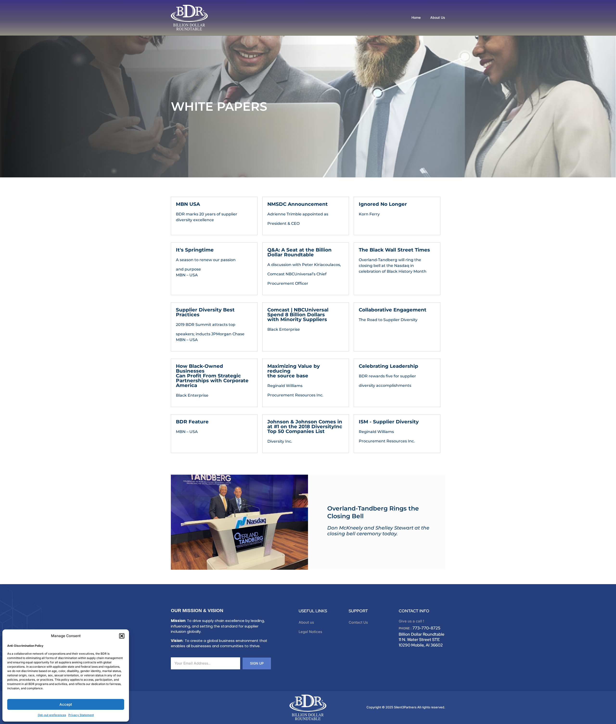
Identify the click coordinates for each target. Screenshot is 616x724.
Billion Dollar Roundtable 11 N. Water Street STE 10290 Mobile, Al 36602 (421, 639)
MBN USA (188, 204)
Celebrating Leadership (388, 366)
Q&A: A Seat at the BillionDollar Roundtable (299, 252)
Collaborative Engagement (392, 310)
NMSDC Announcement (297, 204)
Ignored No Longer (383, 204)
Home (416, 17)
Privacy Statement (81, 715)
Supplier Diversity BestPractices (205, 312)
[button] (121, 636)
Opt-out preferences (52, 715)
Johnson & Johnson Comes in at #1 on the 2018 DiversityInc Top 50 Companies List (304, 426)
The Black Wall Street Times (394, 250)
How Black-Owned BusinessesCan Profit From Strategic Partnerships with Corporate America (212, 375)
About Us (437, 17)
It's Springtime (195, 250)
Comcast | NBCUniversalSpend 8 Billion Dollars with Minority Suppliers (297, 314)
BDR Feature (192, 422)
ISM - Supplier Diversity (389, 422)
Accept (65, 704)
